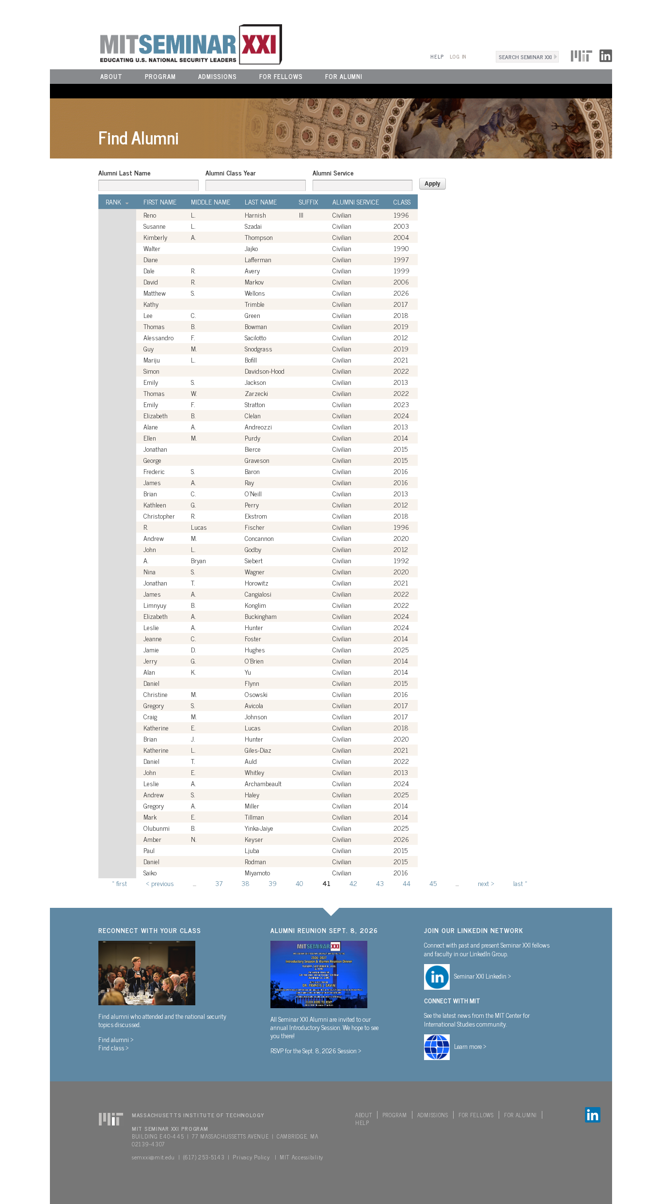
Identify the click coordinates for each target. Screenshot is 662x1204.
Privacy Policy (251, 1157)
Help (436, 56)
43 (380, 882)
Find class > (113, 1047)
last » (520, 882)
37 (218, 882)
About (111, 76)
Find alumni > (116, 1039)
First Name (159, 201)
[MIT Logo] (581, 54)
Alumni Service (333, 172)
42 (353, 882)
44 (406, 882)
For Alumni (344, 76)
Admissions (217, 76)
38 (245, 882)
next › (486, 882)
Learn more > (470, 1046)
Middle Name (210, 201)
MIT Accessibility (301, 1157)
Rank (113, 201)
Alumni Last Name (124, 172)
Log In (458, 56)
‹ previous (160, 882)
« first (119, 882)
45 (433, 882)
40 (299, 882)
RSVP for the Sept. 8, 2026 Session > (316, 1050)
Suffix (308, 201)
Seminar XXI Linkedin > (482, 975)
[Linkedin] (605, 54)
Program (160, 76)
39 (272, 882)
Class (402, 201)
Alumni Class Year (230, 172)
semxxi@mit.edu (153, 1157)
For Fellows (281, 76)
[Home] (166, 43)
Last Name (261, 201)
